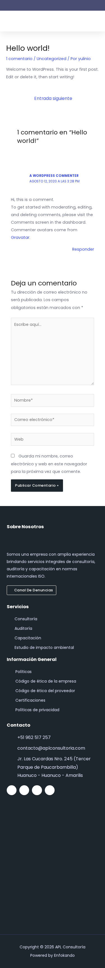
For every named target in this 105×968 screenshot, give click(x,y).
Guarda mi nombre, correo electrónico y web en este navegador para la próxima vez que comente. (49, 463)
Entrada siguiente (53, 98)
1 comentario (19, 58)
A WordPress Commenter (54, 175)
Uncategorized (51, 58)
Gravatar (20, 237)
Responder (83, 249)
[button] (97, 21)
